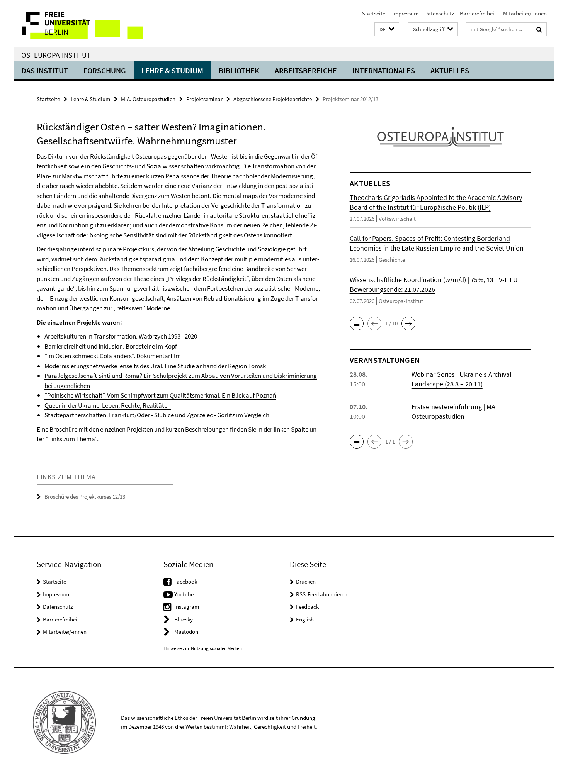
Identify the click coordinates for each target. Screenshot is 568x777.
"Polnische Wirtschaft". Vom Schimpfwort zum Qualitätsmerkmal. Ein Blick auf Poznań (160, 395)
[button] (386, 29)
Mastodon (186, 631)
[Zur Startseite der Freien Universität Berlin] (78, 23)
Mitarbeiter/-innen (524, 13)
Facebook (185, 581)
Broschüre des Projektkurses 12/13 (84, 496)
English (305, 619)
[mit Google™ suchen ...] (539, 29)
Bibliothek (239, 70)
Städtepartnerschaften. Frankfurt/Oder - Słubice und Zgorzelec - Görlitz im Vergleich (156, 415)
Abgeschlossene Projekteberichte (272, 99)
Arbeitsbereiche (306, 70)
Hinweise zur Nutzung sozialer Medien (202, 648)
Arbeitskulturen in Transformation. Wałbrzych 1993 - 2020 (120, 336)
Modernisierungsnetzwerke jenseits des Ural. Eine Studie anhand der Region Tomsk (155, 366)
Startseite (373, 13)
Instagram (186, 606)
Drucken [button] (306, 581)
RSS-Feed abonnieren (321, 594)
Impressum (404, 13)
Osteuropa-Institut (55, 54)
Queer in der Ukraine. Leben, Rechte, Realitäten (107, 405)
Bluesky (183, 619)
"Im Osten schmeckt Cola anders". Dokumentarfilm (112, 356)
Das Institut (44, 70)
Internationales (383, 70)
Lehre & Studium (172, 70)
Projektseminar (204, 99)
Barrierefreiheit (478, 13)
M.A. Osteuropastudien (148, 99)
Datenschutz (439, 13)
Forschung (104, 70)
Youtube (184, 594)
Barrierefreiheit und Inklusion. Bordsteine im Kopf (110, 346)
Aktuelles (449, 70)
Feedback (307, 606)
